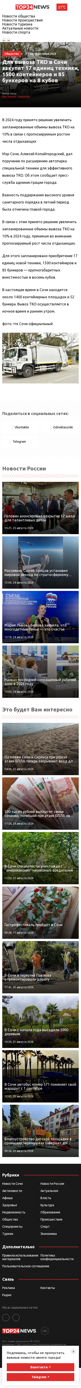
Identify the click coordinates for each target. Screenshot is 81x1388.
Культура (47, 1205)
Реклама (8, 1288)
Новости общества (18, 16)
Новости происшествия (22, 20)
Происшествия (51, 1219)
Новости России (52, 1183)
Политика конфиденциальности (57, 1257)
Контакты (47, 1288)
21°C (62, 7)
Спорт (45, 1226)
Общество (10, 1219)
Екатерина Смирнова (16, 96)
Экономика (48, 1234)
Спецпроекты (12, 1226)
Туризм (7, 1234)
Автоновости (12, 1191)
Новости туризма (17, 24)
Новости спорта (16, 32)
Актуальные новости (20, 28)
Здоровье (9, 1205)
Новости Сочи (12, 1183)
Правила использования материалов (20, 1257)
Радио (6, 1295)
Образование (50, 1212)
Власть (45, 1198)
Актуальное (49, 1191)
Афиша (7, 1198)
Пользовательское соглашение (25, 1266)
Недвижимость (13, 1212)
